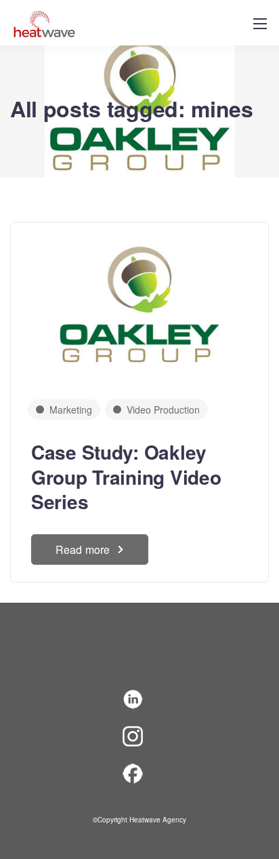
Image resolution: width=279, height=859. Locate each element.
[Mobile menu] (260, 24)
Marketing (70, 409)
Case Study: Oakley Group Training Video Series (126, 476)
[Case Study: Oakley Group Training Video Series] (139, 301)
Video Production (163, 409)
